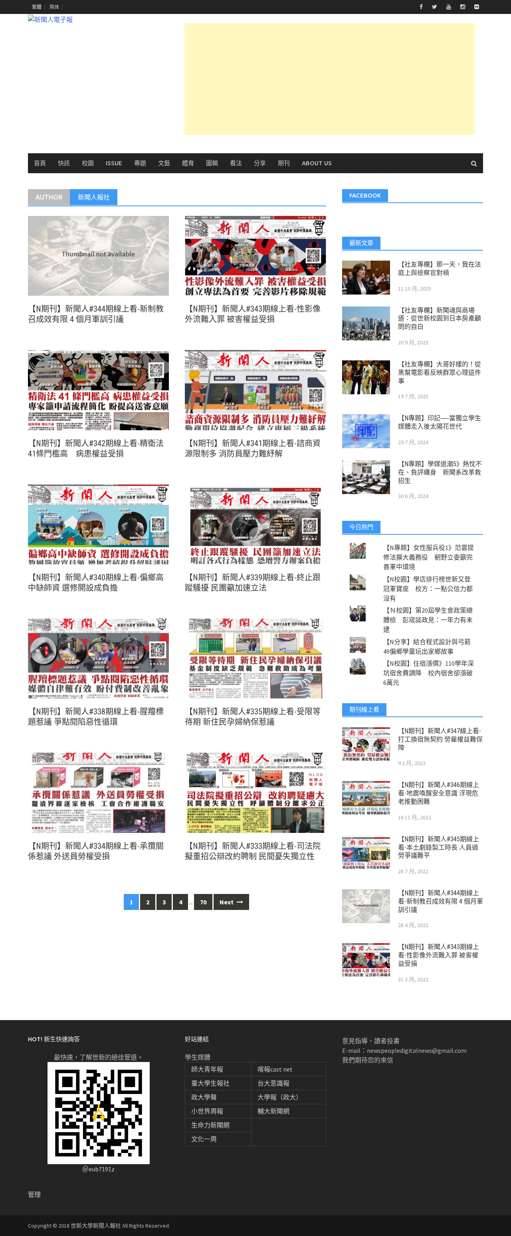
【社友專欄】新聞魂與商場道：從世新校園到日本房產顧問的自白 (439, 319)
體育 (188, 163)
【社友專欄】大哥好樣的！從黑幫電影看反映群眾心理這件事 (439, 372)
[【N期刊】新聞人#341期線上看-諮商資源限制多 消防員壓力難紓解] (255, 389)
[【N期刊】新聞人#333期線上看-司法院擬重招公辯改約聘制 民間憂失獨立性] (255, 792)
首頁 (40, 163)
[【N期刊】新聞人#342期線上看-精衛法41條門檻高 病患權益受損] (98, 389)
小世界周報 (207, 1111)
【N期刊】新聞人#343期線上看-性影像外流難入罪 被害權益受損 (438, 955)
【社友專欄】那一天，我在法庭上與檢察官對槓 (439, 269)
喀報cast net (275, 1069)
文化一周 (204, 1139)
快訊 (64, 163)
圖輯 (212, 163)
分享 (260, 163)
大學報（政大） (279, 1097)
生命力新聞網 (210, 1125)
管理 (34, 1194)
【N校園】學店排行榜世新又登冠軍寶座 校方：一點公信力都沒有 (428, 588)
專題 (140, 163)
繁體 (37, 7)
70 (203, 902)
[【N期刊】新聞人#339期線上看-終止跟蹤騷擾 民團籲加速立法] (255, 524)
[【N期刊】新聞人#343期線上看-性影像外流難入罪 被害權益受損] (255, 255)
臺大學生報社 (210, 1083)
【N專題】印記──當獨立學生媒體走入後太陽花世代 (439, 422)
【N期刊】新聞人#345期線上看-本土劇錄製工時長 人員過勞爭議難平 (438, 847)
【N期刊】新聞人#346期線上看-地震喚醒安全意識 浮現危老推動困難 (438, 793)
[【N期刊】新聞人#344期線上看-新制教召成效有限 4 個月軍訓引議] (98, 255)
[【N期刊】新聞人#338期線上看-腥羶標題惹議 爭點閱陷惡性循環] (98, 658)
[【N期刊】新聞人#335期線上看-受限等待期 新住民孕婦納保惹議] (255, 658)
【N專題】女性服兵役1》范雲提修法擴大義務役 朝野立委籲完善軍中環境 (428, 557)
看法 (236, 163)
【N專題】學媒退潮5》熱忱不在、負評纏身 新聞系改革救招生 (440, 472)
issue (114, 163)
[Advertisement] (329, 79)
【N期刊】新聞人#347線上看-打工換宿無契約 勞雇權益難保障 (440, 739)
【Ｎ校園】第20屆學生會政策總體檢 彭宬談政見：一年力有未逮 (428, 619)
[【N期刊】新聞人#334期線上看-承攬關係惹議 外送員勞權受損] (98, 792)
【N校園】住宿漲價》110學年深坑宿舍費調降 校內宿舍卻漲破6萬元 (428, 672)
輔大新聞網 (273, 1111)
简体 (54, 7)
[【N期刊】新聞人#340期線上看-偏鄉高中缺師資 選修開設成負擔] (98, 524)
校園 (88, 163)
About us (317, 163)
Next (227, 902)
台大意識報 (273, 1083)
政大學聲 (204, 1097)
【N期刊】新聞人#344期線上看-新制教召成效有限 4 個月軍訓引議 (440, 901)
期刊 (284, 163)
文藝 (164, 163)
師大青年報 (207, 1069)
